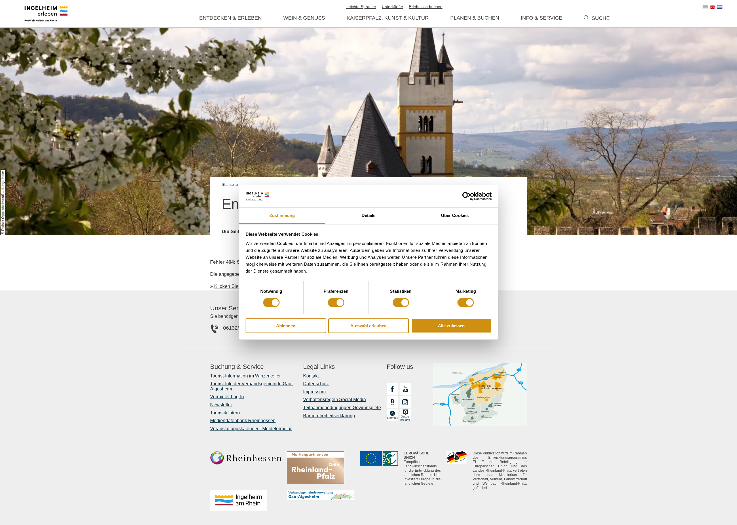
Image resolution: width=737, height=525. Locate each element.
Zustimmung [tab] (282, 215)
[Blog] (392, 402)
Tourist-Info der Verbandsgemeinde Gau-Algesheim (251, 386)
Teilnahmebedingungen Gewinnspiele (342, 407)
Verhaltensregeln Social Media (334, 399)
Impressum (314, 391)
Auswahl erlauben (368, 325)
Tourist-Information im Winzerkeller (245, 375)
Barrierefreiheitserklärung (329, 415)
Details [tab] (369, 215)
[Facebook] (392, 389)
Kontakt (311, 375)
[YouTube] (405, 389)
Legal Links (319, 366)
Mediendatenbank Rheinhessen (243, 420)
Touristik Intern (225, 412)
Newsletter (221, 404)
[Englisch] (712, 7)
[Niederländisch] (720, 7)
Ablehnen (285, 325)
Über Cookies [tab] (455, 215)
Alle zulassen (451, 325)
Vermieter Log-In (227, 396)
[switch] (336, 302)
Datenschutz (316, 383)
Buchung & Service (237, 366)
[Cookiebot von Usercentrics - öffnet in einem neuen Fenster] (466, 196)
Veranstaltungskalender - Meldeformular (251, 428)
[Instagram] (405, 402)
